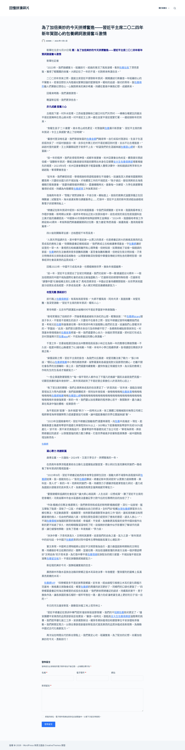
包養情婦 (92, 554)
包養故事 (66, 332)
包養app (63, 336)
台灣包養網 (124, 508)
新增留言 (46, 685)
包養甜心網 (127, 147)
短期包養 (119, 612)
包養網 (132, 243)
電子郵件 (81, 672)
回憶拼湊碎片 (19, 8)
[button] (168, 8)
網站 (113, 672)
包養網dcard (133, 316)
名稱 (44, 672)
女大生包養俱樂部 (123, 161)
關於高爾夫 (163, 8)
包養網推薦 (61, 362)
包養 (107, 128)
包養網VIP (49, 582)
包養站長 (124, 67)
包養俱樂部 (62, 299)
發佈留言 (48, 724)
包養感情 (78, 188)
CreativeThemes (53, 745)
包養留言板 (53, 558)
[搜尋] (175, 8)
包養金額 (91, 139)
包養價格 (51, 520)
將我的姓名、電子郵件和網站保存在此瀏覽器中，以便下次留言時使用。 (73, 717)
